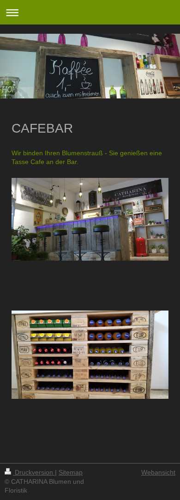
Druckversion (34, 472)
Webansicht (158, 472)
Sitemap (71, 472)
